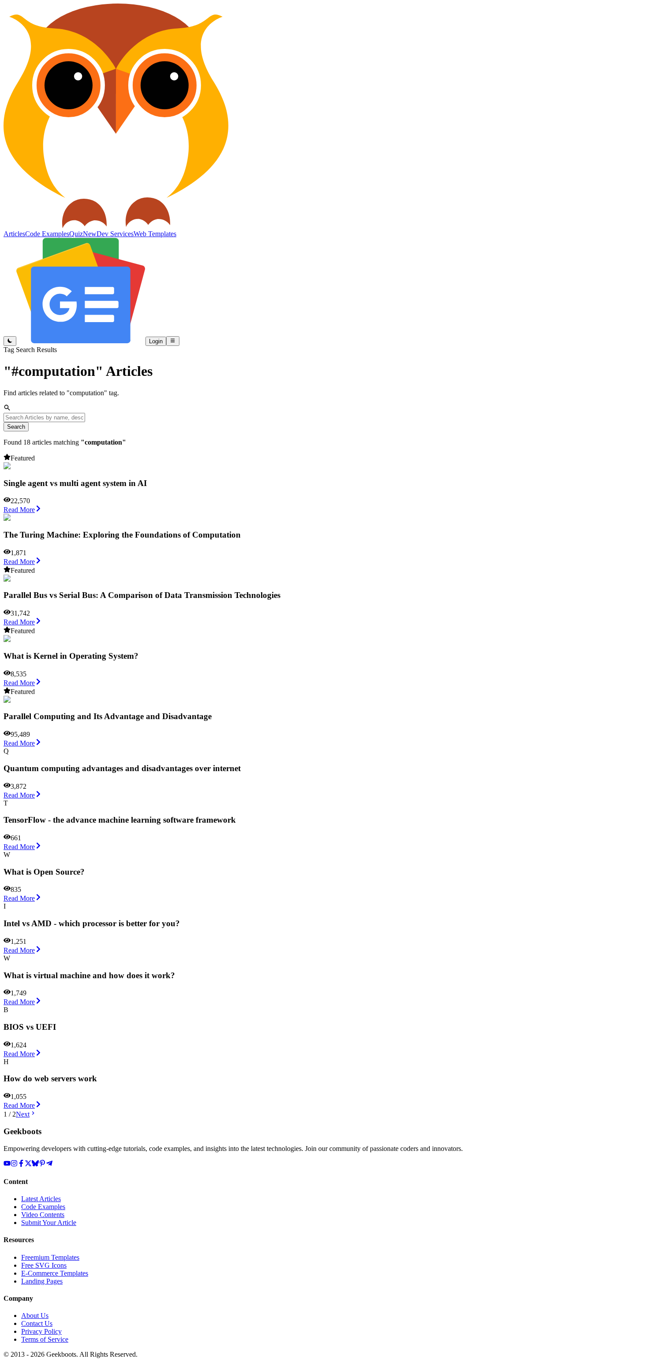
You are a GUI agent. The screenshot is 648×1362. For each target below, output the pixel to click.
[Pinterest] (42, 1164)
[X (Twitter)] (28, 1164)
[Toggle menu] (172, 341)
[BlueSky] (35, 1164)
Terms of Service (44, 1339)
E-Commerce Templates (54, 1273)
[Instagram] (14, 1164)
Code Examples (43, 1206)
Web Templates (155, 234)
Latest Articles (41, 1198)
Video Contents (42, 1214)
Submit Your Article (48, 1222)
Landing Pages (42, 1281)
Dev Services (115, 234)
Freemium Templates (50, 1257)
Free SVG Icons (44, 1265)
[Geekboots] (116, 226)
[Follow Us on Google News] (80, 341)
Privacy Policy (41, 1331)
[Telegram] (49, 1164)
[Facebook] (21, 1164)
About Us (34, 1315)
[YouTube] (7, 1164)
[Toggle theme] (10, 341)
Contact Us (36, 1323)
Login (156, 341)
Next (23, 1114)
